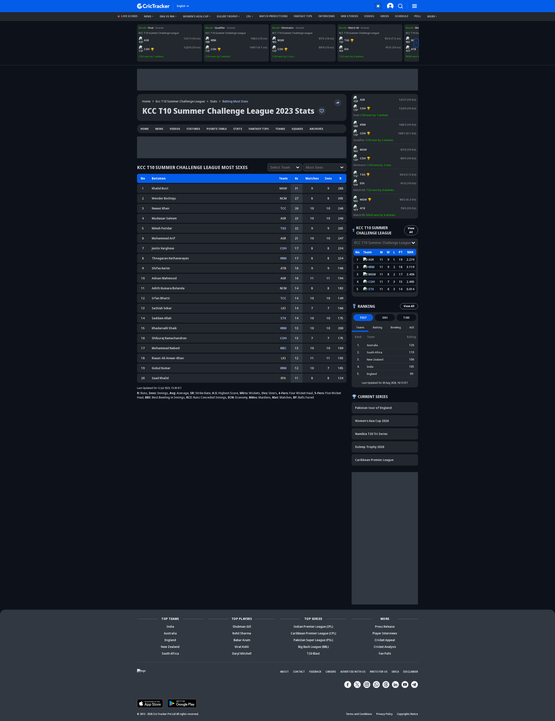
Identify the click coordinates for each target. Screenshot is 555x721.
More (431, 16)
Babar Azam (241, 640)
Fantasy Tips (303, 16)
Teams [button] (360, 327)
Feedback (315, 671)
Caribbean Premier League (374, 460)
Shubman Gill (242, 626)
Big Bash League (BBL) (313, 647)
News (147, 16)
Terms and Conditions (359, 714)
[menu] (414, 6)
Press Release (385, 626)
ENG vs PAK (167, 16)
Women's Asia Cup (195, 16)
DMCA (395, 671)
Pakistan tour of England (373, 408)
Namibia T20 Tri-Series (371, 434)
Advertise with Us (352, 671)
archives (316, 129)
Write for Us (378, 671)
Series (384, 16)
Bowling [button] (396, 327)
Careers (331, 671)
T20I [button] (406, 317)
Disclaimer (410, 671)
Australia (170, 633)
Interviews (326, 16)
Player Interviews (384, 633)
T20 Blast (313, 653)
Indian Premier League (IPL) (313, 626)
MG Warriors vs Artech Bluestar (373, 196)
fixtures (193, 129)
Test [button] (363, 317)
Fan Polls (385, 653)
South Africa (170, 653)
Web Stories (349, 16)
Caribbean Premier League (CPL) (313, 633)
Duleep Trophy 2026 (369, 447)
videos (175, 129)
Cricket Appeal (385, 640)
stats (213, 101)
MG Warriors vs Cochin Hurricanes (292, 27)
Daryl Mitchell (241, 653)
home (144, 129)
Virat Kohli (242, 647)
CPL (248, 16)
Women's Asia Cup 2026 (372, 421)
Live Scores (129, 16)
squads (297, 129)
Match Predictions (273, 16)
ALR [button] (411, 327)
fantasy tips (259, 129)
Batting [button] (377, 327)
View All (411, 230)
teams (280, 129)
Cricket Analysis (385, 647)
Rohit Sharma (241, 633)
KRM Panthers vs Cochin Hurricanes (226, 27)
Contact (299, 671)
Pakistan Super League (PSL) (313, 640)
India (170, 626)
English (181, 6)
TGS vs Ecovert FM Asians (354, 27)
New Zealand (170, 647)
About (284, 671)
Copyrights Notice (407, 714)
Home (146, 101)
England (170, 640)
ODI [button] (385, 317)
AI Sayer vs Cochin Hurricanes (156, 27)
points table (217, 129)
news (159, 129)
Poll (417, 16)
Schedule (401, 16)
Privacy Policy (384, 714)
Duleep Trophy (227, 16)
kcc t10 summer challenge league (180, 101)
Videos (369, 16)
